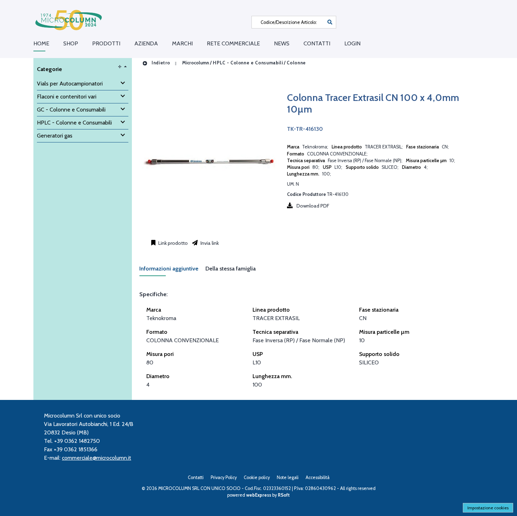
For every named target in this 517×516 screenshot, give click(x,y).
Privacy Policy (224, 477)
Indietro (160, 62)
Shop (70, 43)
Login (352, 43)
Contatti (317, 43)
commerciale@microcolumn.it (96, 457)
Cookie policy (257, 477)
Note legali (288, 477)
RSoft (284, 495)
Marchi (182, 43)
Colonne (296, 62)
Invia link (209, 243)
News (281, 43)
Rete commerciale (233, 43)
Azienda (146, 43)
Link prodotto (172, 243)
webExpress (258, 495)
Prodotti (106, 43)
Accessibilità (318, 477)
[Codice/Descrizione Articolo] (330, 22)
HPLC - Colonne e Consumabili (248, 62)
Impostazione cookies (488, 507)
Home (41, 43)
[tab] (172, 270)
